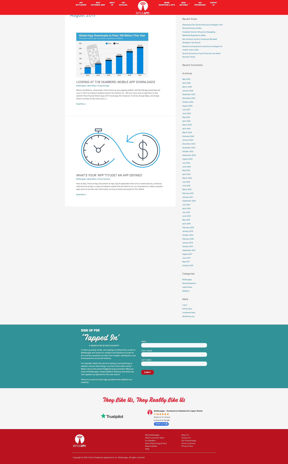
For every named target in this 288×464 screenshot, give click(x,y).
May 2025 (186, 117)
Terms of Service (188, 443)
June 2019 (186, 216)
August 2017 (187, 254)
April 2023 (186, 174)
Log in (184, 305)
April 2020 (186, 208)
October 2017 (187, 246)
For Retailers (150, 440)
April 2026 (186, 83)
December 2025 (188, 94)
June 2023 (186, 167)
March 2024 (187, 132)
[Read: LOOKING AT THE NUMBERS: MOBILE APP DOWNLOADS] (112, 55)
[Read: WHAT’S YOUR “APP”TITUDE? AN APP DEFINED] (120, 148)
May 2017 (186, 262)
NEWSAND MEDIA (183, 4)
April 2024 (186, 129)
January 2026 (187, 91)
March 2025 (187, 125)
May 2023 (186, 170)
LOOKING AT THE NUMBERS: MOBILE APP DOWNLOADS (115, 82)
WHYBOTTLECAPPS (81, 4)
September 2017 (189, 250)
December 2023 (188, 144)
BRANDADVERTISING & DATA (167, 4)
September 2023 (189, 155)
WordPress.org (188, 316)
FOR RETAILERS (123, 4)
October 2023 (187, 151)
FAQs (147, 449)
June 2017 (186, 258)
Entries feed (187, 309)
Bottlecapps (81, 86)
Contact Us (186, 438)
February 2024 (188, 136)
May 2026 (186, 79)
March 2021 (187, 189)
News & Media (151, 446)
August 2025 (187, 106)
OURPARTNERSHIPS (200, 4)
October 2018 (187, 235)
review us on (160, 424)
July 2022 (186, 182)
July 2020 (186, 205)
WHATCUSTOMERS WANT (98, 4)
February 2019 (188, 227)
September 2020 (189, 201)
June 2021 (186, 186)
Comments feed (188, 312)
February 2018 (188, 239)
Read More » (81, 104)
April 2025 (186, 121)
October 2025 (187, 102)
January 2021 (187, 197)
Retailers (185, 291)
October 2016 (187, 265)
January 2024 (187, 140)
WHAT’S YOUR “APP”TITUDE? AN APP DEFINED (109, 175)
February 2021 (188, 193)
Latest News (91, 86)
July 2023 (186, 163)
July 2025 (186, 109)
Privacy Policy (187, 446)
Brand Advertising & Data (156, 443)
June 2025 (186, 113)
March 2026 (187, 87)
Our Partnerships (188, 440)
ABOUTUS (112, 4)
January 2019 (187, 231)
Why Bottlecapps (152, 435)
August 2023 (187, 159)
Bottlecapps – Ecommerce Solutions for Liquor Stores (178, 411)
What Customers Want (154, 438)
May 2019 (186, 220)
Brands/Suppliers (189, 283)
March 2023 (187, 178)
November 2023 (188, 148)
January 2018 (187, 243)
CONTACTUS (213, 4)
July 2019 (186, 212)
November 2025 (188, 98)
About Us (185, 435)
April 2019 (186, 224)
